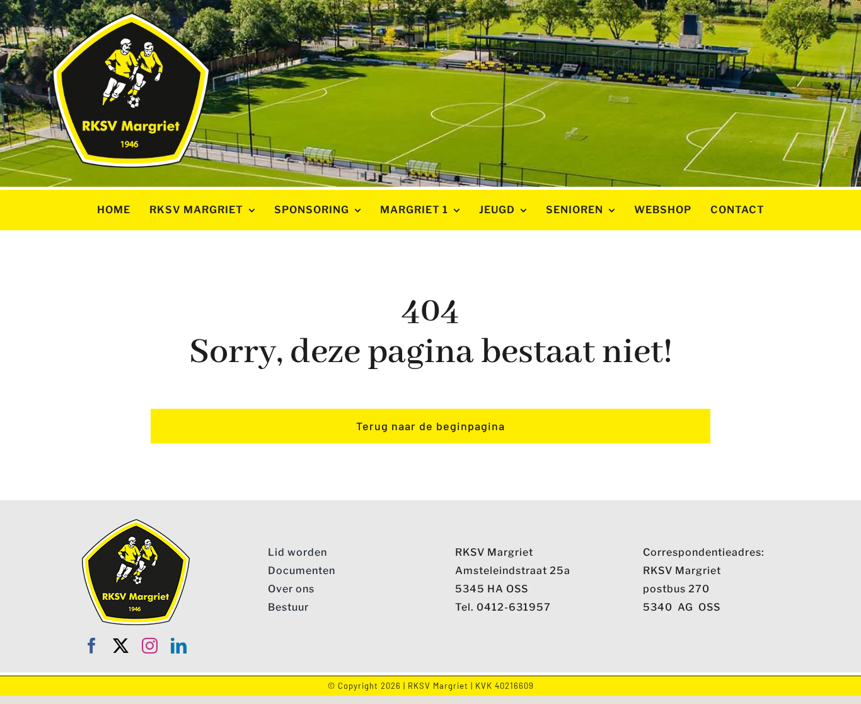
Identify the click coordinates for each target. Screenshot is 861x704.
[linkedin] (179, 646)
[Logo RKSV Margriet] (131, 17)
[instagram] (150, 646)
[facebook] (92, 646)
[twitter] (121, 646)
